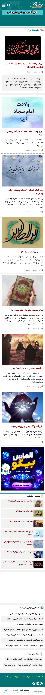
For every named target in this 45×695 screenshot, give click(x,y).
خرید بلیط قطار (10, 664)
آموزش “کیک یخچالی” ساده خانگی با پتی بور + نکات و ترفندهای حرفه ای (24, 619)
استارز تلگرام (37, 664)
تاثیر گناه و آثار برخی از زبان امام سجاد (27, 426)
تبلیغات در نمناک (12, 676)
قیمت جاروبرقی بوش (14, 659)
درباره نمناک (25, 676)
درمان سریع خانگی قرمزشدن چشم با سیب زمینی (26, 613)
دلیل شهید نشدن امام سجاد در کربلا (28, 368)
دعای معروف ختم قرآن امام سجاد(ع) (27, 310)
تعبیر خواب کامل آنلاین (33, 659)
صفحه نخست (37, 676)
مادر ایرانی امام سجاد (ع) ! (31, 252)
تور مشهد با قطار (24, 664)
